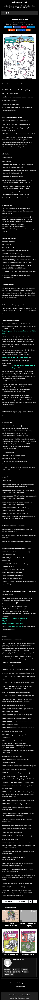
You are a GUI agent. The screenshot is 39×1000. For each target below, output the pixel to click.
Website (8, 969)
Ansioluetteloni (19, 19)
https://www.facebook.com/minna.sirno (15, 621)
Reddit (12, 30)
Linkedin (31, 27)
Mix (29, 30)
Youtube (8, 972)
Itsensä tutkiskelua (11, 954)
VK (18, 30)
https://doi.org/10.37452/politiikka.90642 (15, 357)
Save (24, 27)
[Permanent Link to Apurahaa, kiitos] (28, 941)
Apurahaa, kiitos (28, 954)
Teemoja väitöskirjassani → (19, 983)
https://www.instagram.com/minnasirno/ (15, 618)
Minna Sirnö (19, 2)
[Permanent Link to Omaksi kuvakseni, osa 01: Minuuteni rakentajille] (28, 916)
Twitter (9, 27)
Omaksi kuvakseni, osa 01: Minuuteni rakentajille (28, 925)
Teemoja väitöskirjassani (11, 924)
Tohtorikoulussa (27, 24)
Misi (16, 23)
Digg (23, 30)
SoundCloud (9, 974)
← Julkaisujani (19, 986)
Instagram (17, 972)
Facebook (17, 27)
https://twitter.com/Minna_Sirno (12, 623)
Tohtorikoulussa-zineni (15, 627)
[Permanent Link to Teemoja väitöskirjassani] (10, 916)
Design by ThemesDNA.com (19, 998)
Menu (7, 13)
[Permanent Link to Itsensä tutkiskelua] (10, 941)
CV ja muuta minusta (14, 24)
